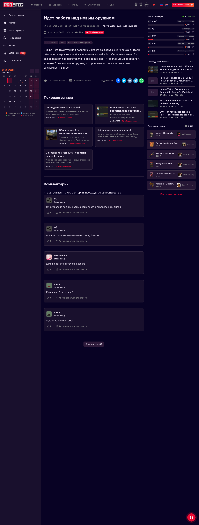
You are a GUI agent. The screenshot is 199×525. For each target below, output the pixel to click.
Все (191, 61)
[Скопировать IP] (193, 24)
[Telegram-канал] (136, 4)
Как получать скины (171, 194)
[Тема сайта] (154, 5)
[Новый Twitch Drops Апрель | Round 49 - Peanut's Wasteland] (171, 92)
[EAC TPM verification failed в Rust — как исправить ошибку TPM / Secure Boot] (171, 115)
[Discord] (146, 4)
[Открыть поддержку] (191, 517)
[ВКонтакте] (141, 4)
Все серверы (8, 70)
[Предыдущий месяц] (32, 71)
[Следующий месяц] (37, 71)
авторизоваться (112, 192)
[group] (20, 80)
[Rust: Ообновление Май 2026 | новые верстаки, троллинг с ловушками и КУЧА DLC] (171, 81)
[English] (167, 4)
